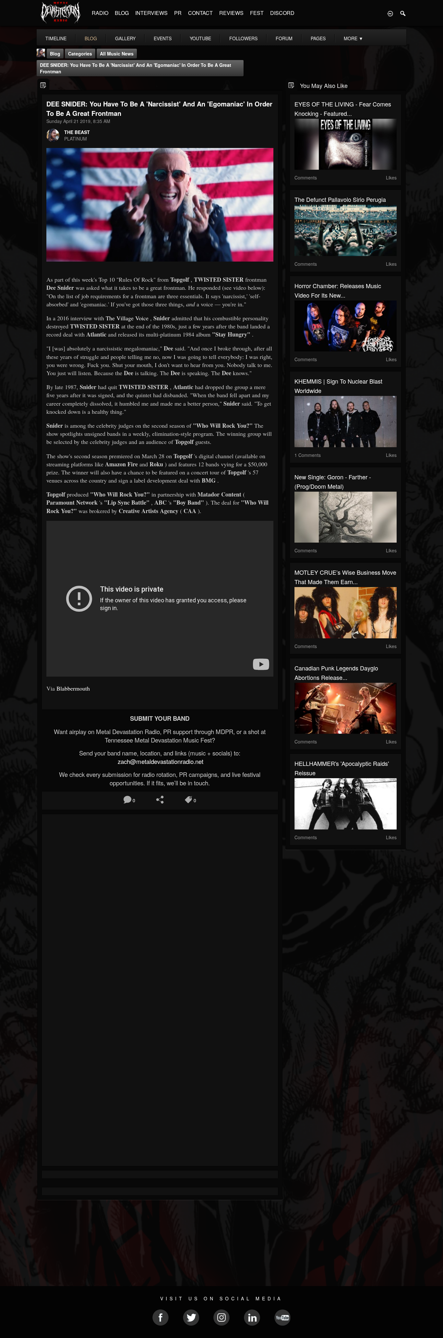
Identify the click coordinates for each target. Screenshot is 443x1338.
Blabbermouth (73, 688)
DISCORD (282, 13)
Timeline (55, 38)
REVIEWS (231, 13)
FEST (257, 13)
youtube (200, 38)
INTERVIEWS (151, 13)
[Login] (390, 13)
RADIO (100, 13)
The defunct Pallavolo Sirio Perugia (340, 199)
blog (91, 38)
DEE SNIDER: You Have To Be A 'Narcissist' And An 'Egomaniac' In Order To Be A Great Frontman (135, 68)
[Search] (403, 13)
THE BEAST (77, 132)
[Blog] (43, 84)
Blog (55, 53)
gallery (125, 38)
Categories (80, 53)
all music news (117, 53)
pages (318, 38)
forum (284, 38)
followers (243, 38)
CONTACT (200, 13)
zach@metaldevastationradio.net (159, 761)
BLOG (122, 13)
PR (178, 13)
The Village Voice (127, 318)
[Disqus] (160, 906)
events (163, 38)
